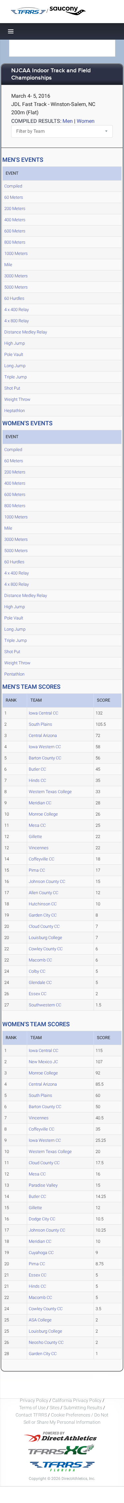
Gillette (35, 836)
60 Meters (13, 197)
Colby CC (37, 971)
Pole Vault (13, 354)
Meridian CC (40, 802)
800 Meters (14, 242)
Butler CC (37, 769)
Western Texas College (50, 791)
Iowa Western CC (45, 746)
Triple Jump (15, 376)
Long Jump (14, 365)
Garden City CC (43, 915)
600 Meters (14, 230)
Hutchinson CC (43, 903)
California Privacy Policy (77, 1400)
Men (67, 121)
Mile (8, 264)
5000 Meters (16, 287)
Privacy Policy (34, 1400)
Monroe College (43, 814)
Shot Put (12, 388)
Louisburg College (45, 937)
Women (86, 121)
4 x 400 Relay (16, 309)
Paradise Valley (43, 1185)
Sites (55, 1407)
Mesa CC (37, 825)
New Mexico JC (43, 1061)
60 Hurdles (14, 298)
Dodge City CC (42, 1218)
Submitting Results (82, 1407)
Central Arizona (43, 735)
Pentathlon (14, 674)
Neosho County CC (46, 1342)
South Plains (40, 724)
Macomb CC (40, 960)
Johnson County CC (47, 881)
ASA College (40, 1319)
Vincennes (39, 847)
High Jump (14, 343)
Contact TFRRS (32, 1414)
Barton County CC (45, 757)
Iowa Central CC (43, 713)
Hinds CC (37, 780)
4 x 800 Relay (16, 320)
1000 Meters (16, 253)
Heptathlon (14, 410)
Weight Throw (17, 399)
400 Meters (14, 219)
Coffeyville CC (41, 858)
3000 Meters (16, 275)
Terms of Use (32, 1407)
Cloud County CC (44, 926)
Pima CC (37, 870)
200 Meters (14, 208)
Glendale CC (40, 982)
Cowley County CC (45, 948)
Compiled (13, 186)
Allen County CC (43, 892)
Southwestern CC (45, 1004)
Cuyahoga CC (41, 1252)
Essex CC (37, 993)
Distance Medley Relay (25, 332)
